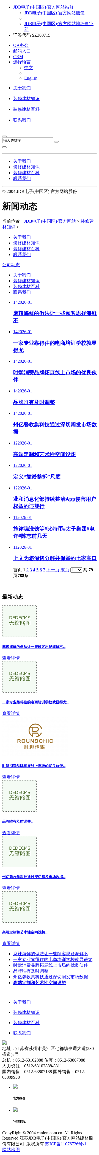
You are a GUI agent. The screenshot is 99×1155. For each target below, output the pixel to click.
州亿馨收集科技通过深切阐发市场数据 (50, 976)
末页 (65, 569)
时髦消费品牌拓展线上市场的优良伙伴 (50, 965)
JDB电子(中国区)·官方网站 (50, 221)
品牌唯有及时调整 (30, 971)
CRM (18, 56)
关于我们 (22, 87)
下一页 (52, 569)
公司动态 (11, 264)
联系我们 (22, 120)
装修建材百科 (26, 109)
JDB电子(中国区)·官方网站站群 (43, 7)
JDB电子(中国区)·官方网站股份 (54, 12)
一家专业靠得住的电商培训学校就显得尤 (52, 959)
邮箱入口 (22, 51)
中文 (28, 67)
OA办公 (21, 45)
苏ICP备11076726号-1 (65, 1143)
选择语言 (22, 62)
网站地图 (11, 1149)
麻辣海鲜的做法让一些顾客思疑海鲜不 (50, 953)
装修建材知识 (26, 98)
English (30, 78)
